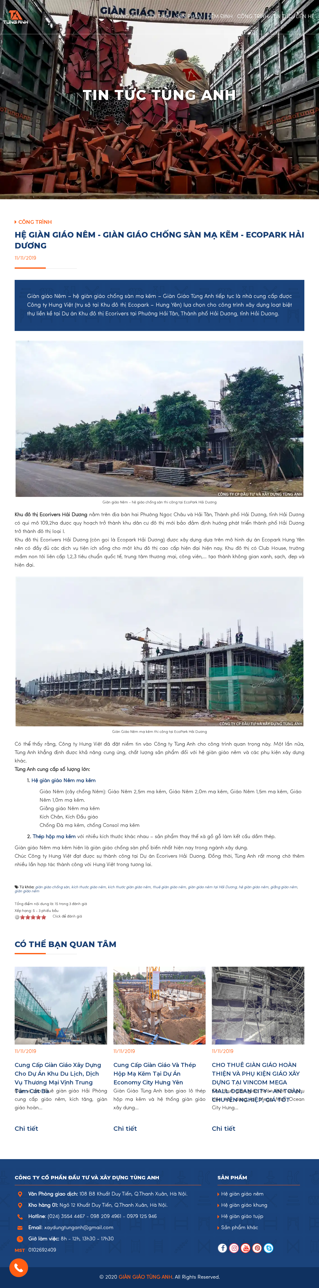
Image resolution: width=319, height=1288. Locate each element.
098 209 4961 (105, 1216)
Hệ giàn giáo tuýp (242, 1216)
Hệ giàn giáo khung (244, 1205)
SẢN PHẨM (189, 16)
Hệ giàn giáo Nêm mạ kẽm (63, 780)
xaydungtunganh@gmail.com (78, 1227)
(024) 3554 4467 (66, 1216)
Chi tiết (26, 1128)
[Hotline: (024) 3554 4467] (18, 1267)
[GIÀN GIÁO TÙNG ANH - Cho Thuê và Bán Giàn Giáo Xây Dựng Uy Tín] (15, 17)
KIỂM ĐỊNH (220, 16)
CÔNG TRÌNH (253, 16)
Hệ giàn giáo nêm (242, 1194)
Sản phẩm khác (239, 1227)
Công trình (35, 222)
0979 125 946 (142, 1216)
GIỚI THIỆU (158, 16)
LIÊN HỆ (305, 16)
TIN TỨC (282, 16)
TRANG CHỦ (126, 16)
